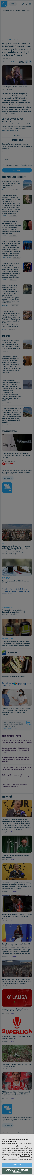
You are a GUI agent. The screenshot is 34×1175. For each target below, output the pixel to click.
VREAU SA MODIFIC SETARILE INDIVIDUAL (17, 1171)
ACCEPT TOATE (17, 1165)
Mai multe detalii (25, 1156)
